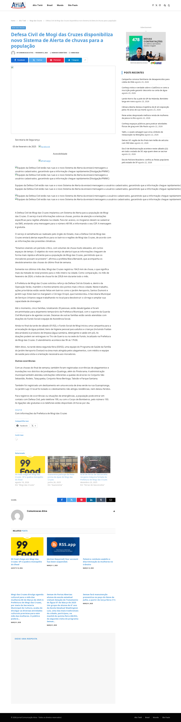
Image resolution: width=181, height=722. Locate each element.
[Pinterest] (4, 164)
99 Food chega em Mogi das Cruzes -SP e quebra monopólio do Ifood (29, 477)
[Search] (164, 5)
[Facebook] (4, 146)
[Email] (4, 175)
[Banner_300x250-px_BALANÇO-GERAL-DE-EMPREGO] (146, 48)
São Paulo (73, 5)
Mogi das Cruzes (18, 28)
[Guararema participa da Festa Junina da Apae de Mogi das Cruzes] (63, 464)
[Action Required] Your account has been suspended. (62, 560)
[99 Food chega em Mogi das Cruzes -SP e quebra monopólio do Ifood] (30, 464)
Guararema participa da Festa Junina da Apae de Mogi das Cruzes (61, 477)
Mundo (60, 5)
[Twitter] (4, 152)
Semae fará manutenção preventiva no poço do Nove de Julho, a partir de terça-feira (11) (99, 597)
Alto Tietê (38, 5)
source (18, 409)
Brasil (49, 5)
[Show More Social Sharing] (85, 60)
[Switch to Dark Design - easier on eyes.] (168, 5)
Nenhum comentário (59, 53)
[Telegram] (4, 169)
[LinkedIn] (4, 158)
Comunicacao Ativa (26, 53)
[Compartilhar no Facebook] (44, 146)
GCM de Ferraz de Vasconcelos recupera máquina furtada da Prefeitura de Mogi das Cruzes (93, 477)
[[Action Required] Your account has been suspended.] (63, 546)
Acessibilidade (60, 153)
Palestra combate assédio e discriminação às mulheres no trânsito (98, 562)
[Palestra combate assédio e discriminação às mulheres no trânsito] (99, 546)
